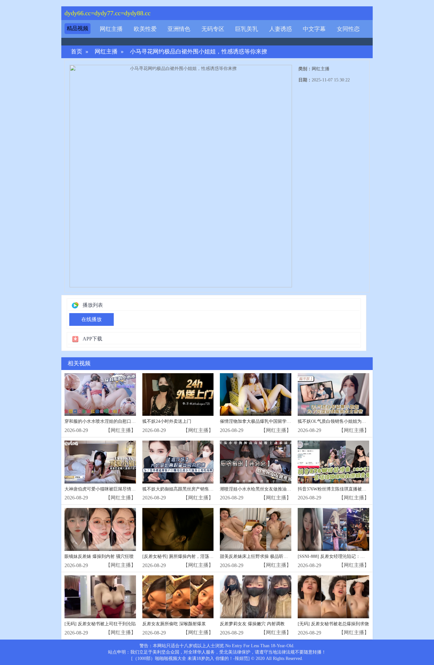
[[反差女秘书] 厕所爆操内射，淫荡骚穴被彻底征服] (178, 529)
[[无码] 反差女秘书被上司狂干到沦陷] (100, 596)
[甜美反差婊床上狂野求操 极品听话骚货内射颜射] (255, 529)
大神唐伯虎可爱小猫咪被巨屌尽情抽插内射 (106, 489)
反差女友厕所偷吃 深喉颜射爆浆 (174, 623)
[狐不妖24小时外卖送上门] (178, 394)
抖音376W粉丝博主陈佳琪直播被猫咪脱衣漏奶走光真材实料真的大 (363, 489)
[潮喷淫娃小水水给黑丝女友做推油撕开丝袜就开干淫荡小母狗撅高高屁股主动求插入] (255, 462)
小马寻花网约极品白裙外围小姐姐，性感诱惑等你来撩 (198, 52)
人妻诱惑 (280, 29)
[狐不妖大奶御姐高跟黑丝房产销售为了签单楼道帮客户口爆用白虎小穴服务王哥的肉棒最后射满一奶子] (178, 462)
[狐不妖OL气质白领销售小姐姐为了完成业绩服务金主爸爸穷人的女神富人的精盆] (333, 394)
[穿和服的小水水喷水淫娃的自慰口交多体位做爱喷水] (100, 394)
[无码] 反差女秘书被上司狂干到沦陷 (100, 623)
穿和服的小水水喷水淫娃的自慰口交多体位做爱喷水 (115, 421)
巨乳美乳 (246, 29)
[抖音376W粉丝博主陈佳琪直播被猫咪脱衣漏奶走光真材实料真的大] (333, 462)
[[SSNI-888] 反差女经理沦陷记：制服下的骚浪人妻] (333, 529)
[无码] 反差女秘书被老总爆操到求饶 (333, 623)
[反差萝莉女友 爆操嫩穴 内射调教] (255, 596)
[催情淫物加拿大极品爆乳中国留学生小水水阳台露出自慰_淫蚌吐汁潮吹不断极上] (255, 394)
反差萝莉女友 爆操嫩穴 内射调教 (252, 623)
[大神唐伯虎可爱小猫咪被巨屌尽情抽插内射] (100, 462)
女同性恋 (348, 29)
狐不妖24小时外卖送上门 (166, 421)
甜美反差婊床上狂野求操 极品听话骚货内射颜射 (267, 556)
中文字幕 (314, 29)
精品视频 (77, 28)
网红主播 (111, 29)
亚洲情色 (178, 29)
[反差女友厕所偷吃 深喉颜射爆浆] (178, 596)
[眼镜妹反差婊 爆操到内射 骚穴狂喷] (100, 529)
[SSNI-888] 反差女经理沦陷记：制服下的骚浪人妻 (347, 556)
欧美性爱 (145, 29)
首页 (76, 52)
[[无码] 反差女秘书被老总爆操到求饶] (333, 596)
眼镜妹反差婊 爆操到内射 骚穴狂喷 (99, 556)
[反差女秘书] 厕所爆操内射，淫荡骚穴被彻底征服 (191, 556)
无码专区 (212, 29)
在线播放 (91, 319)
